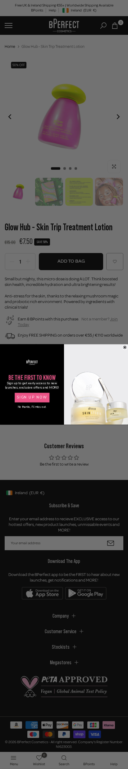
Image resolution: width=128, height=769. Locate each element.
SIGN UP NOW (32, 397)
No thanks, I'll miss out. (32, 407)
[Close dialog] (125, 347)
